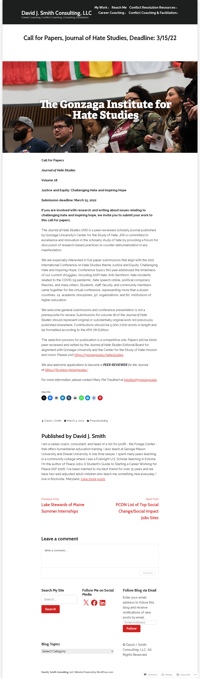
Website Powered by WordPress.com (93, 672)
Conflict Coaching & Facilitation (153, 13)
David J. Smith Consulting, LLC (56, 13)
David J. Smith (53, 420)
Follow (132, 628)
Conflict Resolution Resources (152, 7)
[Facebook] (94, 603)
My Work (101, 7)
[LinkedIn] (102, 603)
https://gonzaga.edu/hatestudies (98, 355)
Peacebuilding (99, 420)
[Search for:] (59, 599)
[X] (86, 603)
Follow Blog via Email (139, 590)
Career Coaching (111, 13)
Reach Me (119, 7)
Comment (148, 573)
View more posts (93, 479)
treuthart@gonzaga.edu (140, 380)
